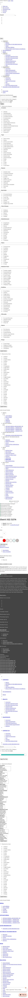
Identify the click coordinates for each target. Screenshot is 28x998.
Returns (5, 635)
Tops (5, 162)
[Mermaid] (3, 826)
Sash (5, 238)
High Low (6, 178)
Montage (7, 440)
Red (5, 388)
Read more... (3, 595)
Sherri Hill (8, 459)
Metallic (6, 211)
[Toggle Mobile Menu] (0, 674)
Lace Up (6, 197)
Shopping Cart (6, 9)
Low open (6, 199)
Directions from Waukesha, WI (7, 663)
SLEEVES (7, 422)
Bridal (5, 112)
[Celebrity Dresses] (4, 780)
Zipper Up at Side (8, 203)
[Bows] (3, 800)
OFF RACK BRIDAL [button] (7, 423)
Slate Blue (6, 369)
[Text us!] (23, 995)
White (5, 404)
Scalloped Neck (8, 304)
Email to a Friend (4, 547)
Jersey (5, 251)
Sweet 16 (6, 132)
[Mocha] (17, 540)
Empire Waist (7, 319)
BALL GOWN (8, 417)
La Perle (7, 489)
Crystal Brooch (8, 227)
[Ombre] (1, 795)
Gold (5, 396)
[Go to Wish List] (1, 2)
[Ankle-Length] (3, 811)
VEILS (6, 468)
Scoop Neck (7, 305)
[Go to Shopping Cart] (0, 2)
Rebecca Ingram (9, 474)
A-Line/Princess (8, 318)
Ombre (6, 215)
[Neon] (1, 794)
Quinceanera (7, 129)
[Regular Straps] (3, 837)
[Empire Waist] (3, 824)
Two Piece (6, 165)
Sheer (5, 200)
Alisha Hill (8, 458)
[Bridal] (5, 766)
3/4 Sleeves (7, 331)
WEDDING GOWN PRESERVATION (13, 435)
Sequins (6, 240)
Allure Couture (9, 471)
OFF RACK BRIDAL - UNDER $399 (13, 428)
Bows (5, 226)
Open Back (7, 181)
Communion (7, 118)
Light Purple (7, 377)
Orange (6, 390)
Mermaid (6, 321)
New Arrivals (8, 498)
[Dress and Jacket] (3, 775)
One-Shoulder (7, 300)
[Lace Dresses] (3, 776)
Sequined (6, 259)
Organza (6, 256)
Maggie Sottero (9, 473)
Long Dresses (7, 148)
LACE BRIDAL (8, 416)
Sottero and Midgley (10, 477)
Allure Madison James (11, 476)
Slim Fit (6, 323)
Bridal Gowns (8, 491)
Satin (5, 258)
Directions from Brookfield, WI (7, 660)
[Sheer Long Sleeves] (4, 833)
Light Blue (6, 368)
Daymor (7, 446)
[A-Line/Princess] (3, 823)
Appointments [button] (6, 717)
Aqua (5, 364)
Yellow (5, 356)
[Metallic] (1, 793)
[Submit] (15, 15)
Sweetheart (7, 310)
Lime (5, 363)
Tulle (5, 264)
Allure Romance (9, 470)
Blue (5, 371)
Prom (6, 494)
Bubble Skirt (7, 172)
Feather (6, 231)
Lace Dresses (7, 143)
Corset (5, 177)
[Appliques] (3, 798)
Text (12, 1)
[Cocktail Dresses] (5, 770)
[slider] (25, 755)
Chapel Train (7, 273)
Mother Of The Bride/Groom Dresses (14, 467)
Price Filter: (5, 101)
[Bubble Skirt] (4, 779)
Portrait (6, 302)
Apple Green (7, 360)
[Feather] (2, 807)
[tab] (15, 417)
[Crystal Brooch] (3, 801)
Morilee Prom (8, 450)
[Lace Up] (3, 788)
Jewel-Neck (7, 296)
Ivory (5, 393)
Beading (6, 224)
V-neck (6, 311)
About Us (5, 641)
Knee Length (7, 278)
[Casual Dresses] (5, 769)
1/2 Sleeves (7, 329)
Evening (6, 119)
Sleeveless (7, 337)
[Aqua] (14, 540)
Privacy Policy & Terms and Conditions (13, 644)
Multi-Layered (7, 180)
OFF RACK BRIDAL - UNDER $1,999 (13, 431)
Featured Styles (9, 497)
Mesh (5, 254)
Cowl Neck (6, 291)
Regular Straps (8, 345)
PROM (4, 695)
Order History (6, 650)
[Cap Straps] (3, 836)
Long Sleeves (7, 332)
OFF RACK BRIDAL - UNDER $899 (13, 429)
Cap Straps (7, 343)
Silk (5, 261)
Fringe (5, 234)
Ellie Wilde (8, 452)
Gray (5, 401)
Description (6, 550)
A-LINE (7, 419)
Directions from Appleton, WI (7, 668)
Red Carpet (7, 131)
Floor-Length (7, 277)
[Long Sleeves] (4, 832)
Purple (6, 374)
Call (9, 1)
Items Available (7, 552)
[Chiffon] (2, 805)
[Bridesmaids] (5, 768)
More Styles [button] (6, 462)
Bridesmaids (7, 113)
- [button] (3, 414)
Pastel (5, 216)
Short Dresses (7, 157)
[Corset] (4, 783)
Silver (5, 402)
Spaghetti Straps (8, 347)
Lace (5, 235)
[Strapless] (3, 839)
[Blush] (7, 540)
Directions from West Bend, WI (7, 665)
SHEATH (7, 420)
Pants (5, 151)
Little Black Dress (8, 145)
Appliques (6, 223)
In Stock (17, 525)
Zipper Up (6, 202)
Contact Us (5, 634)
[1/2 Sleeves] (4, 829)
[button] (5, 41)
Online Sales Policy (8, 642)
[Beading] (3, 799)
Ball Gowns (7, 139)
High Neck (6, 294)
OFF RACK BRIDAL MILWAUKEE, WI (14, 426)
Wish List (5, 6)
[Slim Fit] (3, 827)
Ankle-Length (7, 270)
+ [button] (3, 425)
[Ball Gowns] (3, 773)
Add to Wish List (4, 544)
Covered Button (8, 194)
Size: (1, 530)
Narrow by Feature (7, 106)
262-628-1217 (3, 630)
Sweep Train (7, 281)
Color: (1, 537)
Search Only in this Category (9, 99)
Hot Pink (6, 382)
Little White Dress (8, 146)
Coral (5, 391)
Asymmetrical (7, 272)
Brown (6, 397)
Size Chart (2, 546)
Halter (5, 292)
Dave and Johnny (9, 453)
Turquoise (6, 366)
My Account (6, 8)
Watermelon (7, 385)
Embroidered (7, 229)
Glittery (6, 210)
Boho (5, 140)
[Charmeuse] (2, 804)
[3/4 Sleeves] (4, 831)
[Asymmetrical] (3, 812)
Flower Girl (7, 121)
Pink (5, 380)
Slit (5, 188)
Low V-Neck (7, 297)
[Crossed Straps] (3, 787)
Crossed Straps (8, 196)
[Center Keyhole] (4, 781)
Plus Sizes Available (9, 184)
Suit (5, 161)
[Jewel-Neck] (3, 820)
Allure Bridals (9, 465)
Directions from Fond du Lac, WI (8, 666)
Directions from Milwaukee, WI (7, 662)
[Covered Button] (3, 785)
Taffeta (6, 262)
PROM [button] (4, 447)
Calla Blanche (9, 486)
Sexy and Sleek (8, 154)
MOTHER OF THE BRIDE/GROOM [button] (11, 437)
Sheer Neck (7, 307)
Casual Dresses (8, 115)
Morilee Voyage (9, 479)
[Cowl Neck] (3, 817)
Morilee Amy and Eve (10, 482)
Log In (4, 12)
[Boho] (3, 774)
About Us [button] (5, 699)
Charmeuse (7, 246)
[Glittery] (1, 792)
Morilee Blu (8, 483)
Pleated (6, 183)
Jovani (7, 443)
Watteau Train (7, 284)
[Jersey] (2, 808)
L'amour (7, 488)
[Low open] (3, 789)
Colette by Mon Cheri (10, 455)
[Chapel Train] (3, 813)
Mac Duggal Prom (9, 461)
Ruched (6, 186)
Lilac (5, 375)
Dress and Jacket (8, 142)
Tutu (5, 164)
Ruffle (5, 237)
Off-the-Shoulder (8, 299)
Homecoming (7, 124)
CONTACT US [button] (6, 730)
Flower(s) (6, 232)
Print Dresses (7, 153)
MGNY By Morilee (9, 441)
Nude (5, 394)
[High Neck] (3, 819)
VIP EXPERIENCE (7, 692)
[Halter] (3, 818)
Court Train (7, 275)
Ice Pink (6, 379)
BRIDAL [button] (4, 413)
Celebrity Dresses (8, 173)
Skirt (5, 159)
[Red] (4, 540)
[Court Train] (3, 814)
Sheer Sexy (7, 156)
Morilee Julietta (9, 485)
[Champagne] (10, 540)
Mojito (5, 358)
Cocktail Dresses (8, 116)
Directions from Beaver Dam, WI (8, 671)
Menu (2, 38)
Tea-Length (7, 283)
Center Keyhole (8, 175)
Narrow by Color (6, 354)
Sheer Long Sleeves (9, 334)
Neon (5, 213)
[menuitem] (15, 6)
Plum (5, 386)
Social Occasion (9, 492)
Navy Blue (6, 372)
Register (5, 11)
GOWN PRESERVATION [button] (8, 432)
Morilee (7, 480)
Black (5, 399)
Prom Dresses (7, 127)
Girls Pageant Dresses (9, 123)
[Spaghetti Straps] (3, 838)
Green (5, 361)
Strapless (6, 308)
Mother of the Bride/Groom (11, 126)
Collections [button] (5, 679)
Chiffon (6, 248)
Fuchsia (6, 383)
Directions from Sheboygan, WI (7, 672)
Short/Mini (7, 280)
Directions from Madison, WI (7, 669)
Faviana (7, 456)
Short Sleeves (7, 335)
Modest (6, 150)
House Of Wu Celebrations (12, 444)
